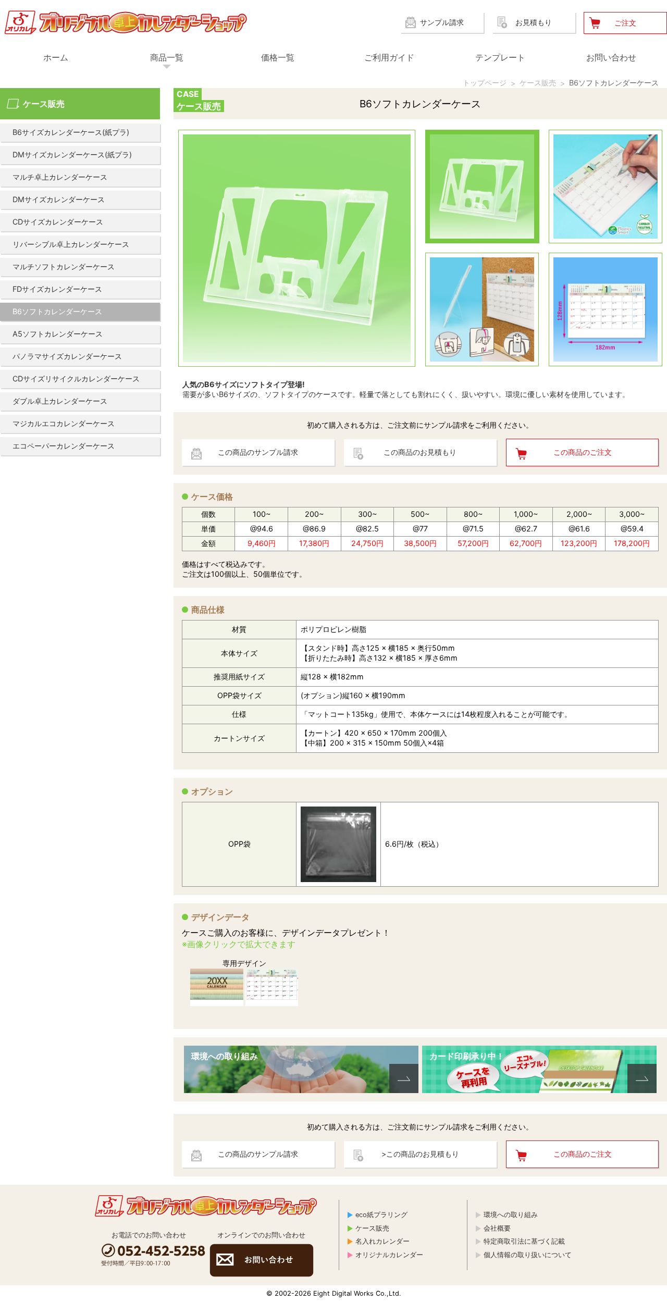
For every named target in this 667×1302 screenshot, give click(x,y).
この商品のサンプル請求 (258, 452)
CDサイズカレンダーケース (58, 221)
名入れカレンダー (382, 1241)
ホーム (55, 57)
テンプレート (500, 57)
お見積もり (533, 22)
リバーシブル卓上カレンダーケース (71, 244)
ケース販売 (538, 82)
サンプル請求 (442, 22)
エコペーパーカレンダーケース (64, 445)
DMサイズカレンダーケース (59, 199)
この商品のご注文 (582, 452)
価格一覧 (277, 57)
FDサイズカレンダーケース (57, 288)
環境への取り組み (511, 1215)
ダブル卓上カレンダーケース (60, 400)
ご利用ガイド (389, 57)
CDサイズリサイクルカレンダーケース (76, 378)
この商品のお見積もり (420, 452)
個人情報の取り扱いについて (528, 1255)
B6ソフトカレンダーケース (614, 82)
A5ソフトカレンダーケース (58, 333)
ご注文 (625, 22)
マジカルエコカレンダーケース (64, 423)
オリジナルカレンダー (389, 1255)
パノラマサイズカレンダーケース (67, 356)
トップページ (485, 82)
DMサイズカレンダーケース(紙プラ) (72, 154)
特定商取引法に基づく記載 (524, 1241)
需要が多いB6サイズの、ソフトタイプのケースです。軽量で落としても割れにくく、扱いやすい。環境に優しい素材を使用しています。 (405, 389)
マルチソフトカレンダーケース (64, 266)
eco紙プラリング (381, 1215)
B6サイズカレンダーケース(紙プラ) (71, 132)
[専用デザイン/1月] (272, 987)
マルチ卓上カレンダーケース (60, 176)
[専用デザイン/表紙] (216, 987)
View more (301, 1069)
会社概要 (497, 1228)
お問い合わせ (611, 57)
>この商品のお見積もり (420, 1153)
